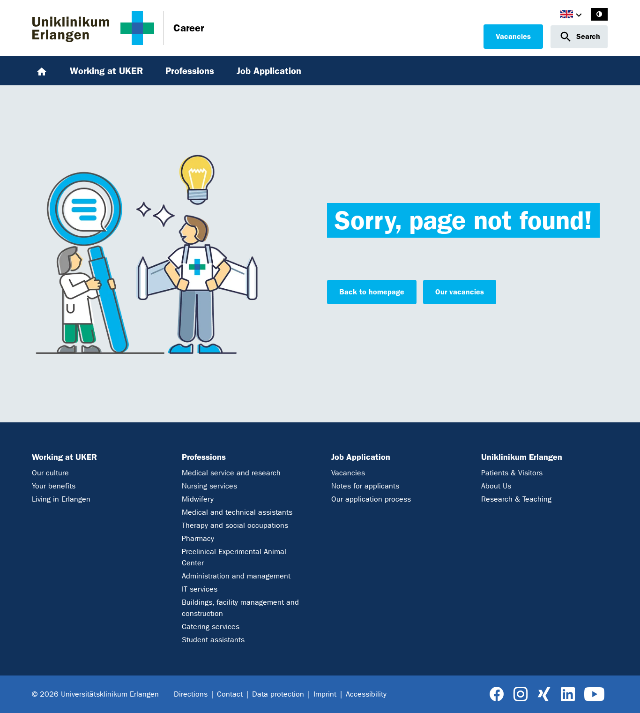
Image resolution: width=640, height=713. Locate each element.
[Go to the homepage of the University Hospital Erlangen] (93, 28)
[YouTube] (594, 694)
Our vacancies (459, 291)
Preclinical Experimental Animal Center (234, 557)
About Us (496, 485)
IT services (199, 589)
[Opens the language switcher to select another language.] (566, 16)
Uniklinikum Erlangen (521, 457)
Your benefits (53, 485)
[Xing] (544, 694)
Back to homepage (371, 291)
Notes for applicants (365, 485)
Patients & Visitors (512, 472)
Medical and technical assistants (237, 512)
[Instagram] (520, 694)
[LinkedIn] (567, 694)
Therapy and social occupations (235, 525)
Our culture (50, 472)
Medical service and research (231, 472)
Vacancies (513, 36)
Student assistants (213, 639)
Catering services (210, 626)
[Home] (42, 70)
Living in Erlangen (61, 499)
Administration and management (236, 575)
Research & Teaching (516, 499)
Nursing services (209, 485)
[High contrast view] (599, 14)
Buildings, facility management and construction (240, 608)
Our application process (371, 499)
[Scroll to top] (622, 694)
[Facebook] (497, 694)
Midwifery (198, 499)
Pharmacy (198, 538)
